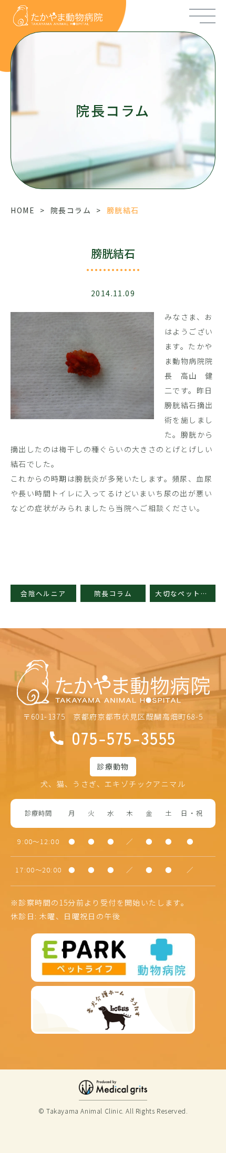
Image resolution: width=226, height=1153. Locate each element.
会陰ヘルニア (43, 593)
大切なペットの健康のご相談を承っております (185, 593)
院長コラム (70, 210)
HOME (23, 210)
